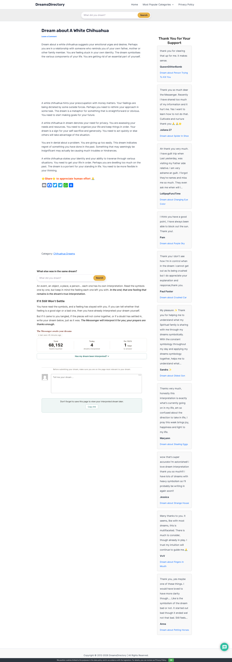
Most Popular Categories (157, 4)
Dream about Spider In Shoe (174, 136)
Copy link (92, 407)
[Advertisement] (91, 81)
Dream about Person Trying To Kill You (174, 74)
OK (171, 660)
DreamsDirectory (50, 4)
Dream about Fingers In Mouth (172, 564)
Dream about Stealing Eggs (174, 444)
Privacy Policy (186, 4)
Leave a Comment (49, 36)
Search (143, 15)
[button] (172, 4)
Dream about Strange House (174, 503)
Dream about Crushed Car (173, 297)
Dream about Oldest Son (172, 375)
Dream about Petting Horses (174, 630)
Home (134, 4)
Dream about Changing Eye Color (174, 201)
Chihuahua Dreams (64, 253)
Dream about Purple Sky (172, 243)
